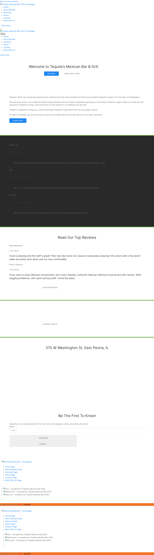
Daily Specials (9, 10)
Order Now (5, 25)
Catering (7, 12)
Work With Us (9, 20)
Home (5, 7)
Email (11, 426)
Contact (6, 18)
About (6, 15)
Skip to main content (9, 1)
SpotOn (27, 504)
